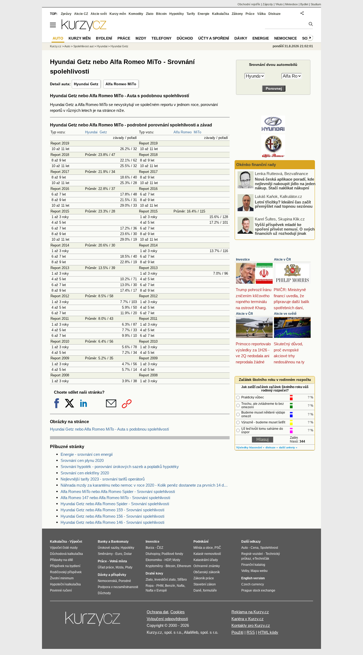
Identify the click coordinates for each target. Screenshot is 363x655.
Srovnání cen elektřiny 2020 (85, 473)
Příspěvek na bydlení (65, 566)
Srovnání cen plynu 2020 (82, 460)
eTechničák (261, 558)
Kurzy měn (117, 14)
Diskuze (274, 14)
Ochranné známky (206, 566)
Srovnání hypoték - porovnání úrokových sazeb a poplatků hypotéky (120, 466)
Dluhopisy (153, 554)
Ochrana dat (157, 612)
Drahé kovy (154, 573)
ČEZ (160, 548)
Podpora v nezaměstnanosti (118, 587)
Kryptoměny (154, 566)
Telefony (161, 38)
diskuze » (271, 447)
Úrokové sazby (108, 548)
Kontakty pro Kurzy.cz (250, 625)
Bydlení (104, 38)
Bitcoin (161, 14)
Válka (261, 14)
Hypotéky (176, 14)
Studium (316, 4)
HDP (167, 560)
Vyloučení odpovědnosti (167, 618)
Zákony (237, 14)
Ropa (150, 586)
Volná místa (118, 561)
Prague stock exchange (258, 590)
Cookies (177, 612)
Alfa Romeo (183, 132)
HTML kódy (268, 632)
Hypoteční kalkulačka (65, 584)
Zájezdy (268, 4)
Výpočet (76, 541)
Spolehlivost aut (83, 46)
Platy (128, 567)
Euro (118, 554)
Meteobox (291, 4)
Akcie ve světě (285, 314)
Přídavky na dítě (61, 560)
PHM (159, 586)
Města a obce (203, 548)
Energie (203, 14)
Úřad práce (106, 567)
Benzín (170, 586)
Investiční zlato (165, 579)
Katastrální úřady (205, 560)
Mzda (120, 567)
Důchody (104, 593)
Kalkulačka (220, 14)
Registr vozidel (252, 554)
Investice (243, 259)
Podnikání (200, 541)
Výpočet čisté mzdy (64, 548)
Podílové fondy (172, 554)
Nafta (180, 586)
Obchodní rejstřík (249, 4)
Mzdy (141, 38)
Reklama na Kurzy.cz (250, 612)
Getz (103, 132)
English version (253, 578)
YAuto (279, 4)
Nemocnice (285, 38)
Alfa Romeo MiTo (120, 84)
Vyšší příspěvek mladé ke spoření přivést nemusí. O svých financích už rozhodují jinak (285, 229)
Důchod (185, 38)
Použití (237, 632)
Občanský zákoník (206, 572)
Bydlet (304, 4)
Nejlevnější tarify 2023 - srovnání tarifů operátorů (103, 479)
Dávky (240, 38)
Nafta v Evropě (156, 590)
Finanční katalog (253, 565)
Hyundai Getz (86, 84)
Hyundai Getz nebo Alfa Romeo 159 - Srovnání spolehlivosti (112, 510)
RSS (251, 632)
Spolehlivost (269, 548)
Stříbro (182, 579)
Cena (255, 548)
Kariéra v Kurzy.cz (247, 618)
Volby (245, 571)
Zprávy (66, 14)
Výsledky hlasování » (250, 447)
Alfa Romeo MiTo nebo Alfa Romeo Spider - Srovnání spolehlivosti (118, 491)
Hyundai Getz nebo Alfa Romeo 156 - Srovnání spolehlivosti (112, 516)
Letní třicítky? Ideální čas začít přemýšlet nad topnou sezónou (284, 204)
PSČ (217, 548)
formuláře (210, 590)
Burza (150, 548)
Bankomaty (120, 541)
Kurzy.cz (55, 46)
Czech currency (252, 584)
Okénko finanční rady (256, 164)
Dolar (128, 554)
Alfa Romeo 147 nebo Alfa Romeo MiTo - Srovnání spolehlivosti (115, 497)
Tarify (191, 14)
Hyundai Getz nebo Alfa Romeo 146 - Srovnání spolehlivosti (112, 522)
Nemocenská (107, 581)
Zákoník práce (203, 578)
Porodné (125, 581)
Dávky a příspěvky (112, 575)
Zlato (149, 14)
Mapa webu (259, 571)
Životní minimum (62, 578)
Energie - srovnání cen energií (87, 454)
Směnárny (105, 554)
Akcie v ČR (282, 259)
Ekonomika (154, 560)
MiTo (197, 132)
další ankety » (288, 447)
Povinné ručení (61, 590)
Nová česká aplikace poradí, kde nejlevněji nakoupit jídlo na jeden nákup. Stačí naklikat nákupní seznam (285, 186)
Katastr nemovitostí (207, 554)
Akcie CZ (81, 14)
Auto (67, 46)
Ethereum (184, 566)
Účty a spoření (213, 38)
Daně (197, 590)
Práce (250, 14)
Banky (103, 541)
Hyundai (91, 132)
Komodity (136, 14)
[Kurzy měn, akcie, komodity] (93, 621)
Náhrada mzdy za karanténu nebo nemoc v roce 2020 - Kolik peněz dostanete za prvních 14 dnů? (145, 485)
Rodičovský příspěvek (66, 572)
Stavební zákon (204, 584)
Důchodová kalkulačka (66, 554)
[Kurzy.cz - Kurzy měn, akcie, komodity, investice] (84, 29)
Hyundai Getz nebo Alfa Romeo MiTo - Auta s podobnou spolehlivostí (109, 429)
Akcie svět (99, 14)
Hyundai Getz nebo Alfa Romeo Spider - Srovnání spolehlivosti (115, 503)
